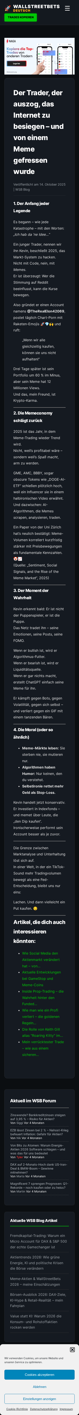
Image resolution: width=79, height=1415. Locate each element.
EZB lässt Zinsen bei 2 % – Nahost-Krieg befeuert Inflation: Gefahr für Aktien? (39, 1132)
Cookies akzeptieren (39, 1375)
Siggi (19, 1123)
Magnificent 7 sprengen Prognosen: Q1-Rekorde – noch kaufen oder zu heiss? (39, 1185)
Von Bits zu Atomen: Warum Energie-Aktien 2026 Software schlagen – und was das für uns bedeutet (37, 1149)
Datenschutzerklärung (43, 1409)
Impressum (66, 1409)
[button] (72, 1349)
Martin (20, 1191)
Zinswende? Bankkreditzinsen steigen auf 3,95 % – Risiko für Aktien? (37, 1117)
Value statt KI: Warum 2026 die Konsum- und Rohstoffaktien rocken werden (35, 1321)
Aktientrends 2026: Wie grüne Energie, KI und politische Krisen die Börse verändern (36, 1263)
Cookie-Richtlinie (17, 1409)
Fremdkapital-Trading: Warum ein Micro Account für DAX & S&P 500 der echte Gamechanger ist (38, 1241)
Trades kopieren (21, 17)
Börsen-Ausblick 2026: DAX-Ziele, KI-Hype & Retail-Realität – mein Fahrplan (38, 1300)
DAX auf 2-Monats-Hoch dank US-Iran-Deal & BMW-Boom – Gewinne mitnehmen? (38, 1168)
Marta (20, 1176)
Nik (18, 1138)
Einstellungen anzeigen (39, 1399)
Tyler (19, 1157)
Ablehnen (39, 1387)
